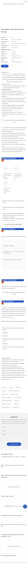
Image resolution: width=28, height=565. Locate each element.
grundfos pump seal (17, 397)
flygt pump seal (4, 394)
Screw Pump (4, 387)
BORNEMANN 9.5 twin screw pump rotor (11, 515)
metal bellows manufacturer (7, 400)
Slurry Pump (18, 387)
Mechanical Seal (9, 74)
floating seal (17, 456)
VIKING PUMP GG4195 (7, 496)
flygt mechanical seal (14, 394)
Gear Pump (11, 387)
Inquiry (4, 66)
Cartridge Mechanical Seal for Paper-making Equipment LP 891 (12, 535)
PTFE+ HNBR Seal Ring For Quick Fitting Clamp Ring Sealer (13, 476)
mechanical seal (16, 407)
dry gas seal (4, 390)
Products (23, 456)
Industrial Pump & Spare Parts (8, 456)
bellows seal (17, 400)
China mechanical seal (6, 407)
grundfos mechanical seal (6, 397)
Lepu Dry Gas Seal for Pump (8, 555)
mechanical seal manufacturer (14, 390)
